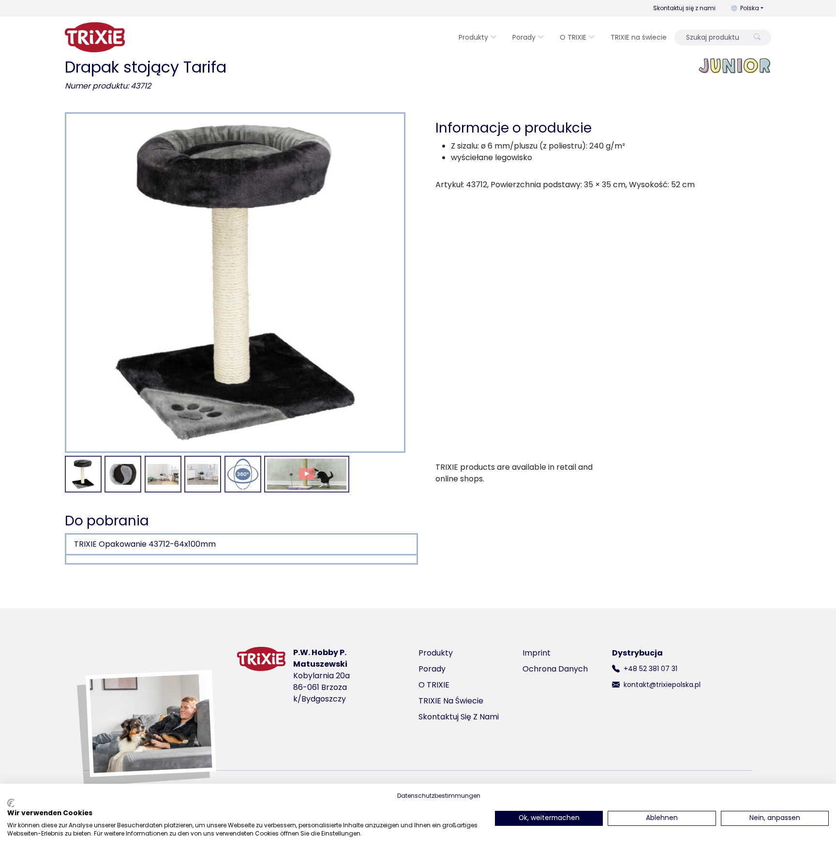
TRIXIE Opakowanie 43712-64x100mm (145, 544)
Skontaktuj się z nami (684, 8)
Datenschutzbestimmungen (438, 795)
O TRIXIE (573, 37)
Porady (524, 37)
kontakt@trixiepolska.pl (662, 684)
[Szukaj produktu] (757, 37)
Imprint (536, 652)
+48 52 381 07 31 (650, 668)
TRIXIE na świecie (639, 37)
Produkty (473, 37)
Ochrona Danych (555, 668)
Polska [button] (749, 8)
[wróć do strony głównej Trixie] (95, 37)
